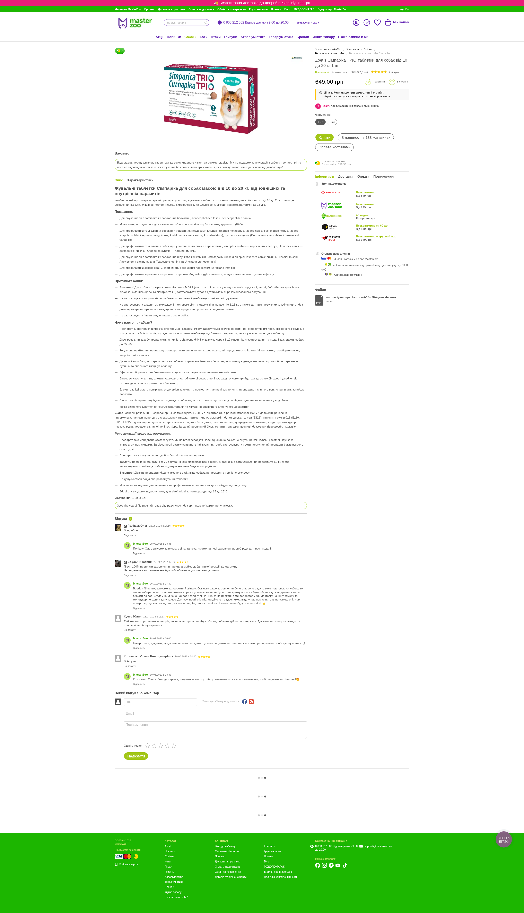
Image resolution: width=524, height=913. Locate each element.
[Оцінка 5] (174, 745)
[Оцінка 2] (155, 745)
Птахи (216, 37)
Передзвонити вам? (307, 22)
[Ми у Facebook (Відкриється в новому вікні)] (317, 865)
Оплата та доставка (201, 9)
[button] (326, 106)
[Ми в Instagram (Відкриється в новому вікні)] (324, 865)
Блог (287, 9)
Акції (160, 37)
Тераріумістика (281, 37)
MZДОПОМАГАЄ (304, 9)
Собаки (190, 37)
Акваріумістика (253, 37)
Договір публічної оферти (230, 876)
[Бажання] (377, 22)
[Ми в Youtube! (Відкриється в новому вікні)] (337, 865)
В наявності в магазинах (365, 137)
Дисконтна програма (171, 9)
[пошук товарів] (206, 22)
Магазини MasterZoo (128, 9)
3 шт (332, 122)
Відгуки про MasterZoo (332, 9)
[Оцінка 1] (148, 745)
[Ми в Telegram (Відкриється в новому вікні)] (331, 865)
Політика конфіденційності (280, 876)
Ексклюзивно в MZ (353, 37)
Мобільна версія (128, 864)
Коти (204, 37)
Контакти (269, 846)
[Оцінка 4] (168, 745)
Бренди (303, 37)
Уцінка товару (323, 37)
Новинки (174, 37)
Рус (407, 9)
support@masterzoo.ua (378, 846)
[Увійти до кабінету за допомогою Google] (251, 701)
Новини (276, 9)
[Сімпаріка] (297, 58)
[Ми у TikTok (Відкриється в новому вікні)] (344, 865)
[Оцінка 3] (161, 745)
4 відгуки (394, 72)
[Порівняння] (367, 22)
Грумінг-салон (258, 9)
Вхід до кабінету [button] (225, 846)
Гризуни (230, 37)
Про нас (149, 9)
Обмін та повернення (231, 9)
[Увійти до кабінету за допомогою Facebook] (244, 701)
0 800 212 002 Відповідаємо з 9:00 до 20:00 (256, 22)
